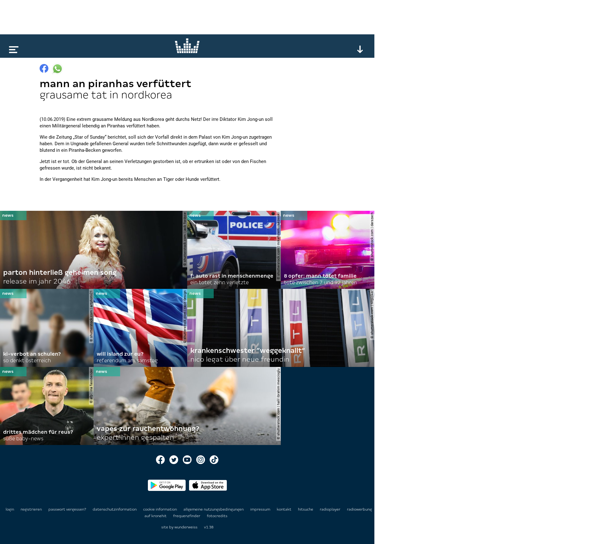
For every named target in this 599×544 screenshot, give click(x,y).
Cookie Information (160, 509)
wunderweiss (185, 527)
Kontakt (284, 509)
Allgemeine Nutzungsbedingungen (214, 509)
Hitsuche (306, 509)
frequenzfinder (187, 516)
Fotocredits (217, 516)
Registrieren (31, 509)
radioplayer (330, 509)
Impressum (260, 509)
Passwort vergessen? (67, 509)
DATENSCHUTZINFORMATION (115, 509)
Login (10, 509)
